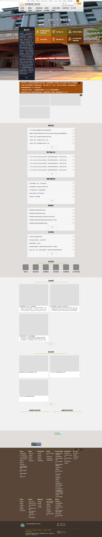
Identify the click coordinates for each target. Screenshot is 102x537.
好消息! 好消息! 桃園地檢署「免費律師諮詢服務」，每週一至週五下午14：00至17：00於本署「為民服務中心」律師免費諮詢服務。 (49, 85)
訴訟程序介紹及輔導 (50, 454)
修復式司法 (49, 506)
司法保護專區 (46, 10)
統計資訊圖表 (22, 510)
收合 (78, 449)
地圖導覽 (39, 455)
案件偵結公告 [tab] (51, 152)
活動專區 (51, 280)
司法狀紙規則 (49, 458)
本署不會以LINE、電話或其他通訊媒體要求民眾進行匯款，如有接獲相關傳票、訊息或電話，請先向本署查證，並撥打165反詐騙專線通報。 (50, 82)
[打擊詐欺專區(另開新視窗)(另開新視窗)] (34, 100)
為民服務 (22, 8)
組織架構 (30, 455)
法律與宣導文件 (58, 467)
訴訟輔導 (46, 8)
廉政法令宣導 (31, 501)
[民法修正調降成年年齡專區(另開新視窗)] (58, 433)
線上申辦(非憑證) (23, 455)
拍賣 (73, 5)
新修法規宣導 (67, 453)
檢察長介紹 (31, 453)
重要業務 (53, 10)
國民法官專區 (58, 513)
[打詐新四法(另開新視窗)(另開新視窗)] (65, 100)
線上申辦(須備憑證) (23, 457)
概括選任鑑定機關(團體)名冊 (59, 465)
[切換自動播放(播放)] (79, 83)
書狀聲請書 (70, 5)
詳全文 (26, 77)
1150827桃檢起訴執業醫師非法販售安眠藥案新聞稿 (40, 130)
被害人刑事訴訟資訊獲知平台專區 (50, 502)
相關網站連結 (39, 10)
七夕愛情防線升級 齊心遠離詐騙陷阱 (37, 190)
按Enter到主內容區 (4, 0)
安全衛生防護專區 (59, 496)
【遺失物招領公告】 (32, 515)
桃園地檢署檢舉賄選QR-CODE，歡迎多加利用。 (31, 87)
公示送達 (75, 458)
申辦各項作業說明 (77, 32)
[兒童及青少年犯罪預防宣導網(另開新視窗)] (47, 444)
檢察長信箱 (22, 464)
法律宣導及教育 (65, 8)
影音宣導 (51, 352)
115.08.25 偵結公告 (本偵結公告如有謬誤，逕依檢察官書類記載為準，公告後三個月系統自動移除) (48, 163)
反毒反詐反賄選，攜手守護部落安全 (37, 193)
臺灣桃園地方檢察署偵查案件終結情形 (37, 213)
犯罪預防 (57, 508)
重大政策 (57, 481)
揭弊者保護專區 (32, 517)
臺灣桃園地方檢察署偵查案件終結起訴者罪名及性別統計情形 (42, 216)
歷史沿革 (27, 30)
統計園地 (22, 10)
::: (19, 523)
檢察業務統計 (58, 477)
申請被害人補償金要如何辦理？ (36, 236)
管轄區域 (30, 457)
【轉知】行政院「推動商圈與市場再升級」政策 (39, 143)
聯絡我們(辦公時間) (29, 531)
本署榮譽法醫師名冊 (23, 474)
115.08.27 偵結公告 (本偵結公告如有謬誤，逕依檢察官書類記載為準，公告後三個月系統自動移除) (48, 156)
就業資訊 (57, 479)
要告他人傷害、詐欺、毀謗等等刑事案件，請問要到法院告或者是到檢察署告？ (46, 249)
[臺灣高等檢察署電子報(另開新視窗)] (36, 444)
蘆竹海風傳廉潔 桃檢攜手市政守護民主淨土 (38, 186)
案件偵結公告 (59, 32)
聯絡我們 (21, 462)
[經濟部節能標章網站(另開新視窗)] (25, 437)
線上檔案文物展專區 (59, 516)
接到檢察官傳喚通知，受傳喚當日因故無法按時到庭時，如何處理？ (43, 246)
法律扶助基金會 (67, 461)
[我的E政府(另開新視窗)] (68, 433)
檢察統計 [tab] (51, 205)
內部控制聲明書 (58, 456)
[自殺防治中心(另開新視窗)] (68, 437)
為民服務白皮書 (23, 453)
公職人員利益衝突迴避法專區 (32, 512)
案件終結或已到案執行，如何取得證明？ (37, 240)
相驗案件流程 (22, 476)
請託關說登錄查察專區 (32, 509)
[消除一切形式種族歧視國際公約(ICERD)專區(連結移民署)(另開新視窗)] (47, 433)
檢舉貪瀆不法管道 (32, 503)
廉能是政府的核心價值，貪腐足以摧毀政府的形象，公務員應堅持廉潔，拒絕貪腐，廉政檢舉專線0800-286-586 (44, 92)
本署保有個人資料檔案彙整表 (59, 454)
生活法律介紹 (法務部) (68, 456)
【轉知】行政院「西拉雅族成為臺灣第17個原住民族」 (40, 136)
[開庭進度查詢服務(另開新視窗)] (25, 444)
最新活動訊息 (76, 457)
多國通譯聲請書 (50, 460)
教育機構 (39, 503)
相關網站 (21, 508)
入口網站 (39, 505)
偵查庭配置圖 (40, 460)
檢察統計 (21, 503)
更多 (52, 147)
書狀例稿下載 (59, 39)
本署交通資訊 (43, 39)
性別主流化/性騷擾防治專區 (59, 494)
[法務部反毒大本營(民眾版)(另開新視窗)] (58, 437)
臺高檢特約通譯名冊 (23, 471)
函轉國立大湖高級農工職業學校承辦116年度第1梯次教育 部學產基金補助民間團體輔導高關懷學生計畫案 (48, 133)
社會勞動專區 (58, 505)
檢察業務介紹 (31, 460)
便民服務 (51, 261)
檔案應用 (57, 469)
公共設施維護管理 (59, 488)
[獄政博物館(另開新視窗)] (36, 437)
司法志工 (48, 508)
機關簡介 (30, 8)
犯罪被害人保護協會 (50, 514)
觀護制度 (48, 504)
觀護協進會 (49, 510)
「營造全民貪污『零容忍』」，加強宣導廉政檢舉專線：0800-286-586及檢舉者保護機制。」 (40, 89)
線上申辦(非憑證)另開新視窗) (77, 39)
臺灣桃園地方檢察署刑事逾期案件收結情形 (38, 223)
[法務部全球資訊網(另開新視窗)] (58, 444)
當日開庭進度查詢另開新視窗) (45, 32)
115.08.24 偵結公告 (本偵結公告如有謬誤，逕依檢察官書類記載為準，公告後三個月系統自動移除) (48, 166)
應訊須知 (21, 460)
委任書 (66, 5)
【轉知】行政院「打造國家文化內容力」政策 (38, 140)
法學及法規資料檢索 (67, 459)
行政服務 (21, 505)
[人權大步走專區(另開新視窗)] (68, 444)
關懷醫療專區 (58, 501)
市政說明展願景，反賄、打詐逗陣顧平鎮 (37, 183)
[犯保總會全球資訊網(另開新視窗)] (47, 437)
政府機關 (39, 501)
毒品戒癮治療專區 (59, 503)
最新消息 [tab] (51, 125)
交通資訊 (39, 453)
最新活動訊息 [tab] (51, 179)
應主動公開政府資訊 (59, 472)
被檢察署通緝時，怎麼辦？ (35, 243)
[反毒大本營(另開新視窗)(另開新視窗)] (34, 112)
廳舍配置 (39, 458)
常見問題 (66, 463)
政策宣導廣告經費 (59, 485)
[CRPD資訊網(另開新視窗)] (36, 433)
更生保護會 (49, 511)
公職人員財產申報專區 (32, 506)
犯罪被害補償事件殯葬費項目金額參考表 (23, 467)
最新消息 (75, 455)
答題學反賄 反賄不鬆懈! (34, 196)
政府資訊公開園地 (56, 8)
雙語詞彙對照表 (58, 483)
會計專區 (57, 476)
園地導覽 (21, 501)
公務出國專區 (58, 474)
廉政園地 (30, 10)
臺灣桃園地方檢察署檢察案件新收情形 (37, 210)
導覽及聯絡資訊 (39, 8)
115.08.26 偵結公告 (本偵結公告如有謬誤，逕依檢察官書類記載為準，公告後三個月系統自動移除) (48, 160)
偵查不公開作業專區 (59, 462)
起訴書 (63, 5)
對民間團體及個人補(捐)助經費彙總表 (59, 491)
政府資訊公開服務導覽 (59, 459)
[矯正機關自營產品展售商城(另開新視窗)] (25, 433)
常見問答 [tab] (51, 232)
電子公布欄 (73, 8)
